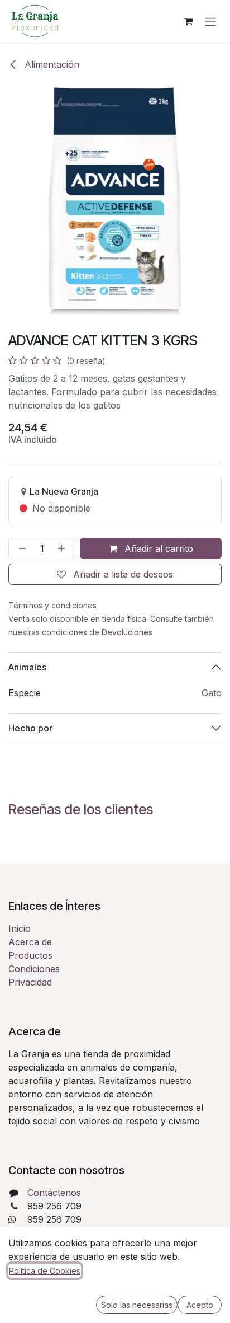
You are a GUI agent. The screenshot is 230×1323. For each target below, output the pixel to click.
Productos (30, 955)
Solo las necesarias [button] (136, 1305)
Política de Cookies (44, 1270)
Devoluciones (127, 632)
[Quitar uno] (20, 548)
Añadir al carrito (157, 548)
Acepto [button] (199, 1305)
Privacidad (30, 982)
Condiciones (34, 968)
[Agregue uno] (63, 548)
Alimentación (50, 64)
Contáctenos (54, 1192)
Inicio (19, 928)
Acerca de (30, 941)
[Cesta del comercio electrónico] (188, 21)
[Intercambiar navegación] (210, 21)
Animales (27, 667)
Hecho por (30, 728)
